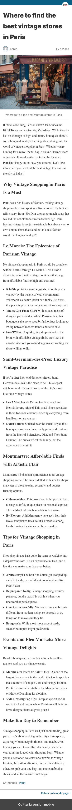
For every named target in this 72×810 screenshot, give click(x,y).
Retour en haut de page (55, 793)
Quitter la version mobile (36, 804)
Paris (22, 782)
